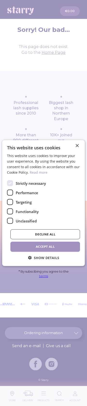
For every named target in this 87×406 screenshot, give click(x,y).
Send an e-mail (26, 346)
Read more (38, 172)
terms (43, 276)
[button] (43, 257)
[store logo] (25, 10)
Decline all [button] (45, 234)
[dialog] (43, 203)
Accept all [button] (45, 246)
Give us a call (58, 346)
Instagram (51, 364)
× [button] (77, 145)
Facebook (35, 364)
